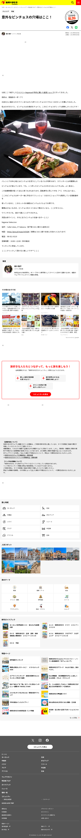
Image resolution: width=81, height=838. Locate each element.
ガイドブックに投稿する (48, 815)
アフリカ (10, 535)
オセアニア (50, 515)
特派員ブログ (32, 7)
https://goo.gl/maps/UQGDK (18, 231)
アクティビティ (14, 609)
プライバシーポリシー (47, 809)
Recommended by (70, 337)
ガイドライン (45, 812)
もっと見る (73, 718)
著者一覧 (5, 792)
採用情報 (4, 818)
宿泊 (66, 590)
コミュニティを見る (40, 394)
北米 (47, 508)
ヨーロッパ (9, 7)
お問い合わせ (45, 818)
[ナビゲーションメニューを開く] (78, 2)
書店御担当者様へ (7, 815)
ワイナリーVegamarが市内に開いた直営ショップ (35, 92)
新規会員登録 (7, 799)
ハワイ (9, 522)
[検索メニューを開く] (72, 2)
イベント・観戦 (14, 600)
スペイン (16, 7)
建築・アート (40, 590)
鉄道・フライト (40, 609)
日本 (47, 535)
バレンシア (23, 7)
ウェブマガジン (7, 777)
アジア (9, 528)
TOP (3, 7)
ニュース (4, 789)
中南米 (9, 515)
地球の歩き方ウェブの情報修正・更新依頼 (19, 455)
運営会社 (4, 809)
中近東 (48, 528)
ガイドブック (6, 785)
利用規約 (4, 812)
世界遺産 (40, 600)
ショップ (66, 609)
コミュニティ (6, 796)
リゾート (49, 522)
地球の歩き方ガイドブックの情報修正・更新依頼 (21, 457)
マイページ (46, 799)
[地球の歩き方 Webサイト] (10, 2)
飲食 (14, 590)
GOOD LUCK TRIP (8, 803)
